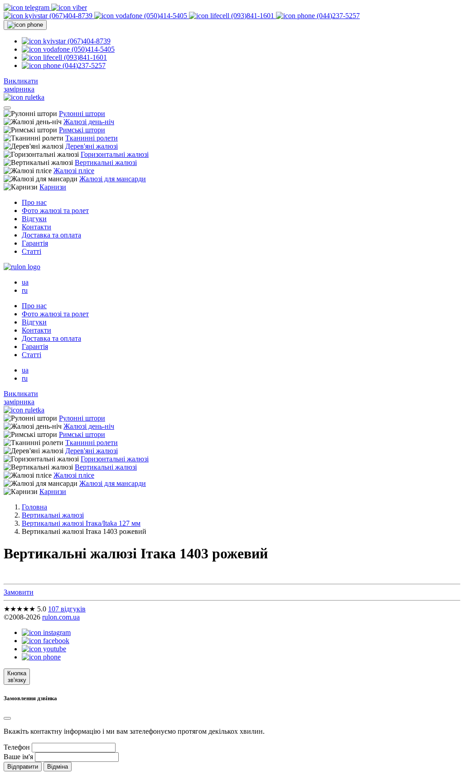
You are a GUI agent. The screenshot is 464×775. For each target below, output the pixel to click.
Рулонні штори (82, 113)
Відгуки (34, 219)
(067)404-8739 (71, 15)
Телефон (17, 747)
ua (25, 282)
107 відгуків (67, 609)
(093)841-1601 (252, 15)
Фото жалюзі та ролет (55, 210)
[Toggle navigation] (7, 108)
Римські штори (82, 130)
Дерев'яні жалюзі (91, 146)
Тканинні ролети (91, 138)
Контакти (36, 227)
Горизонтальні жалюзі (115, 154)
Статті (31, 251)
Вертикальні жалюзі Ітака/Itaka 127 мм (81, 523)
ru (25, 290)
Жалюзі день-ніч (88, 122)
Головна (34, 507)
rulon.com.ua (61, 617)
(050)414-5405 (165, 15)
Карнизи (52, 187)
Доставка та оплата (51, 235)
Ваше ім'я (18, 756)
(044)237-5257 (337, 15)
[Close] (7, 718)
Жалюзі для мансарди (112, 179)
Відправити (22, 766)
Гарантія (35, 243)
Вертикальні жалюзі (106, 162)
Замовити (19, 592)
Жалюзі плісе (73, 170)
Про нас (34, 202)
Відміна (57, 766)
